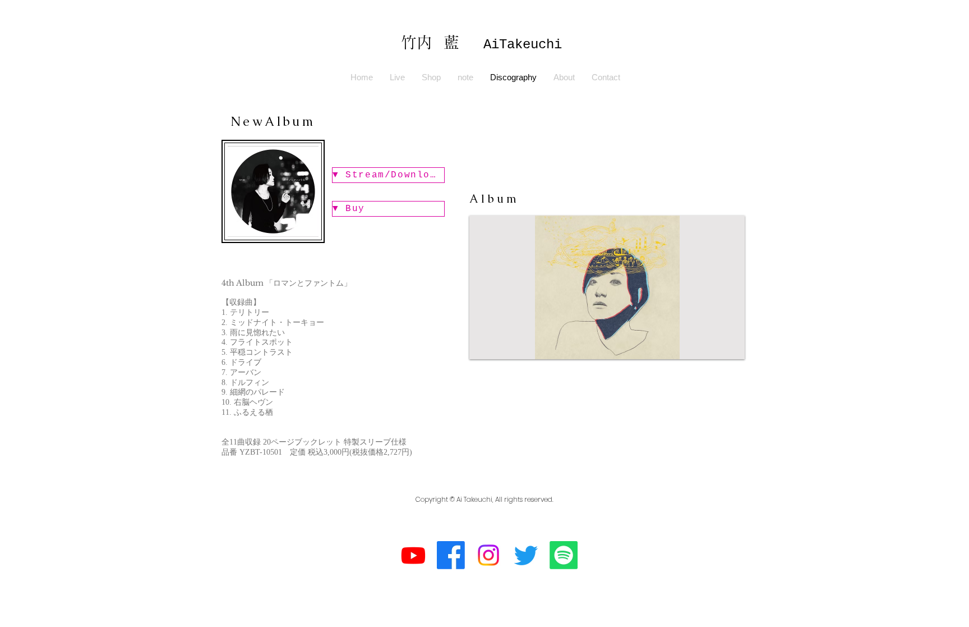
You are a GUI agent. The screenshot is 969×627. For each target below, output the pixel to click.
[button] (607, 287)
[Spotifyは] (564, 555)
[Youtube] (413, 555)
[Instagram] (488, 555)
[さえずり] (526, 555)
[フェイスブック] (451, 555)
